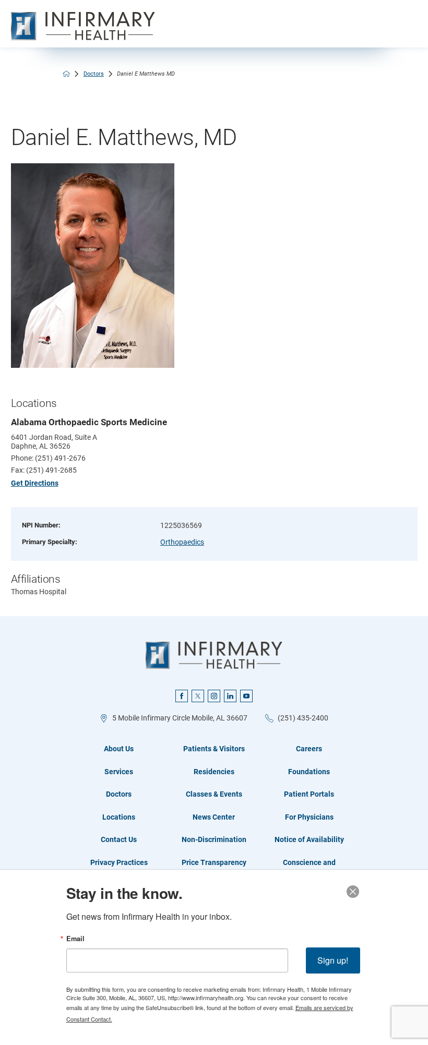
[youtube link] (246, 696)
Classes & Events (214, 794)
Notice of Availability (309, 839)
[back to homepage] (66, 73)
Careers (309, 748)
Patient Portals (309, 794)
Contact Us (119, 839)
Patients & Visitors (214, 748)
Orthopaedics (182, 542)
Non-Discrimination (214, 839)
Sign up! (332, 960)
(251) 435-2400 (303, 718)
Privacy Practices (119, 862)
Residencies (214, 771)
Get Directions (34, 483)
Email (75, 938)
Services (118, 771)
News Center (214, 817)
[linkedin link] (230, 696)
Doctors (94, 73)
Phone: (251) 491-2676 (48, 458)
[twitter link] (198, 696)
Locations (118, 817)
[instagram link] (214, 696)
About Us (119, 748)
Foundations (309, 771)
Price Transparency (214, 862)
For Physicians (309, 817)
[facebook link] (181, 696)
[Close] (353, 891)
